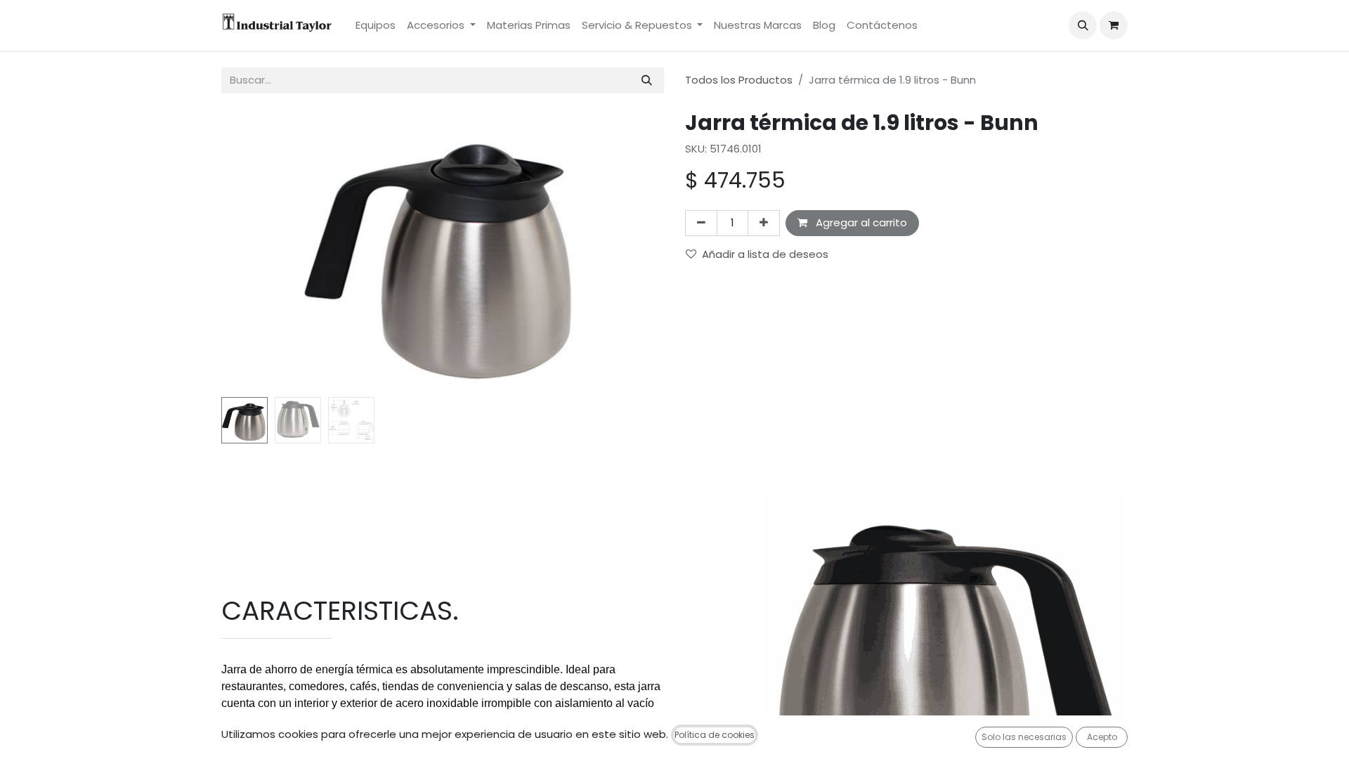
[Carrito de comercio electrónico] (1114, 25)
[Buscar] (647, 80)
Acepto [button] (1102, 737)
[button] (1083, 25)
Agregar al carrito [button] (860, 222)
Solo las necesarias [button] (1024, 737)
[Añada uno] (764, 223)
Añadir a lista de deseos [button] (765, 254)
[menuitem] (375, 25)
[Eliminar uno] (701, 223)
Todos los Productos (739, 79)
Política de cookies (714, 735)
